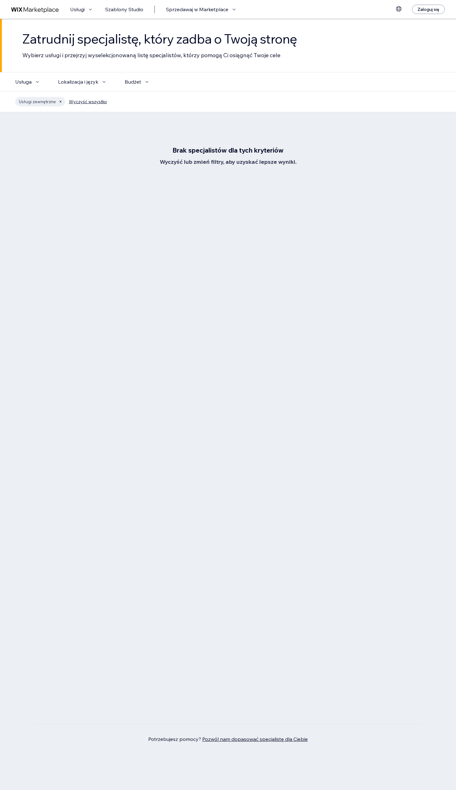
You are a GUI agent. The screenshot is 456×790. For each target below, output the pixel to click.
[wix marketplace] (35, 9)
